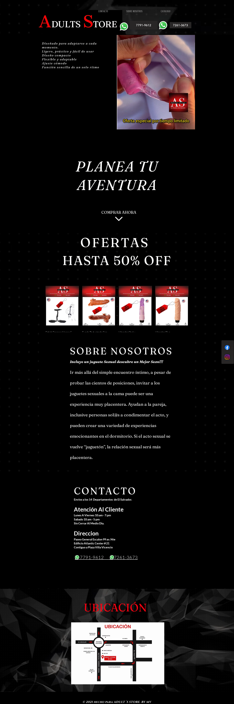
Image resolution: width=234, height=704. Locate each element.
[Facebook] (227, 347)
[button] (191, 125)
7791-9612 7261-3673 (106, 557)
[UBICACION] (117, 653)
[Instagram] (227, 357)
